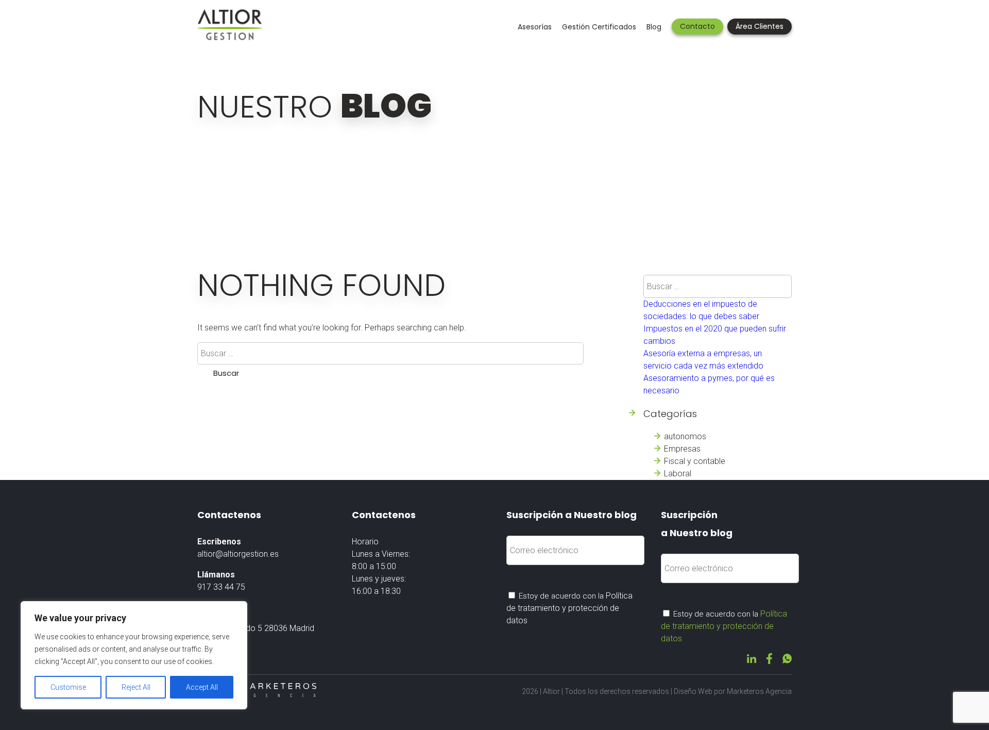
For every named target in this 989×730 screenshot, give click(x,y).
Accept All (202, 687)
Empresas (682, 449)
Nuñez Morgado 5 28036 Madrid (255, 628)
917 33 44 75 (221, 587)
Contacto (697, 26)
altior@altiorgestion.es (238, 554)
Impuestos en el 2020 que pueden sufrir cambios (714, 335)
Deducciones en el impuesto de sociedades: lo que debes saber (701, 310)
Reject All (136, 687)
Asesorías (535, 27)
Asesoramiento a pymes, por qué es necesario (709, 384)
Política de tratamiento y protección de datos (569, 608)
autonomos (685, 436)
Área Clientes (759, 26)
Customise (68, 687)
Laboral (677, 473)
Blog (653, 27)
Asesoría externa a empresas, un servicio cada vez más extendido (703, 360)
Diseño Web (693, 691)
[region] (134, 655)
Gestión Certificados (599, 27)
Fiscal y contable (694, 461)
